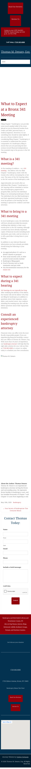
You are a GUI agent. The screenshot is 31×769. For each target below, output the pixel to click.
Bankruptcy (17, 502)
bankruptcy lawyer (10, 344)
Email (5, 549)
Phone (5, 558)
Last (4, 545)
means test (6, 270)
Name (5, 529)
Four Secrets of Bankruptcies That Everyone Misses (15, 509)
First (4, 538)
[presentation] (15, 591)
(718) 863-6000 (20, 42)
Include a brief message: (12, 567)
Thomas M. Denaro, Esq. (15, 51)
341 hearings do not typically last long (14, 290)
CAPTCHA (6, 586)
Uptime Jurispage (22, 757)
